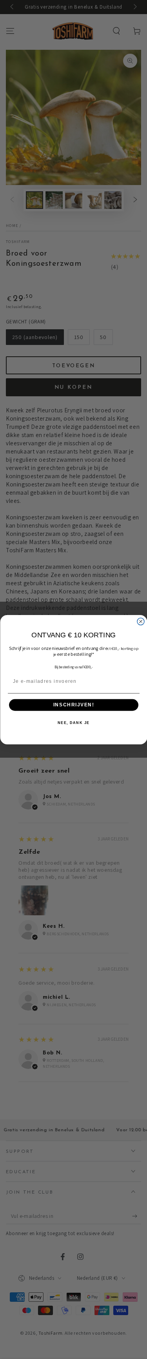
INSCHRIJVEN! (73, 705)
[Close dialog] (140, 621)
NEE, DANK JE (74, 722)
